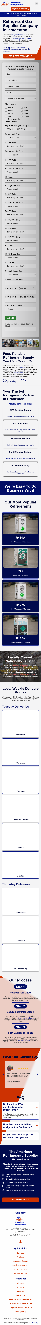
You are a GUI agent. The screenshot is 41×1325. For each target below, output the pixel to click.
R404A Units (10, 228)
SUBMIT (10, 318)
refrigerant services (18, 35)
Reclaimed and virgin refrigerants (17, 458)
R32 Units (9, 177)
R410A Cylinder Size (14, 151)
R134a (26, 116)
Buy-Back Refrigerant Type (17, 126)
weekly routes (18, 373)
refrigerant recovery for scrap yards (22, 674)
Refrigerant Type (12, 134)
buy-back (17, 40)
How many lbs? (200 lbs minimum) (20, 297)
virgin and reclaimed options (25, 1018)
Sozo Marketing (33, 1323)
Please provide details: (15, 280)
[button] (36, 3)
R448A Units (10, 160)
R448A (26, 113)
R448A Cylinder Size (14, 168)
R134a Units (10, 263)
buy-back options (24, 1041)
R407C (26, 110)
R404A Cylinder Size (14, 237)
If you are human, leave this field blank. (19, 325)
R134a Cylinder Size (13, 271)
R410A (10, 108)
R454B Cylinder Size (14, 203)
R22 (9, 116)
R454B (10, 110)
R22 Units (9, 245)
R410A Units (10, 143)
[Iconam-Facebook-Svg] (20, 1242)
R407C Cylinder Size (14, 220)
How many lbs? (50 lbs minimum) (19, 288)
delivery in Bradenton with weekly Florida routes (16, 48)
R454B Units (10, 194)
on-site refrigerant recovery (22, 38)
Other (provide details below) (12, 120)
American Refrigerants (20, 666)
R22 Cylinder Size (12, 254)
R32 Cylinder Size (12, 186)
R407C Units (10, 211)
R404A (10, 113)
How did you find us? (15, 305)
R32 (25, 108)
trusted (22, 367)
